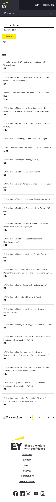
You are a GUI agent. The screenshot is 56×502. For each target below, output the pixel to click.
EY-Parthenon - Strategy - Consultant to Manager (25, 138)
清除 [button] (4, 42)
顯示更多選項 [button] (10, 30)
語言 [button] (37, 5)
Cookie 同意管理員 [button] (27, 481)
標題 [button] (4, 54)
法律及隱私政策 (27, 476)
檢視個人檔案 (49, 5)
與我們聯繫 (27, 454)
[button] (28, 13)
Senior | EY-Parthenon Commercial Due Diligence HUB (27, 147)
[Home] (4, 5)
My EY (27, 465)
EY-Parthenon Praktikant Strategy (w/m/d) (22, 171)
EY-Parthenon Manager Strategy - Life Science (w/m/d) (28, 324)
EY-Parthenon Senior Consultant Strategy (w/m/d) (25, 285)
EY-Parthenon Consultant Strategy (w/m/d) (22, 297)
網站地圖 (27, 471)
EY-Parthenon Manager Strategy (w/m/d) (21, 159)
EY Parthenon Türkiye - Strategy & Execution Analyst (27, 199)
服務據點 (27, 460)
